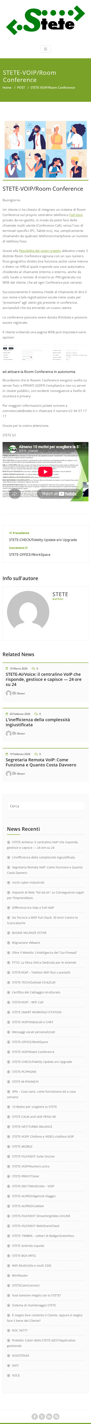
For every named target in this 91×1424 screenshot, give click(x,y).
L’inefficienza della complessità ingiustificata (38, 722)
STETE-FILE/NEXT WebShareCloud (35, 1226)
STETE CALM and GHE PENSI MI (34, 1117)
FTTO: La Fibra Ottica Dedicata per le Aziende (44, 962)
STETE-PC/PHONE (24, 1072)
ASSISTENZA (20, 1355)
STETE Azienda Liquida (28, 1246)
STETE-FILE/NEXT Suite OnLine (33, 1156)
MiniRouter (20, 1275)
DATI (15, 1365)
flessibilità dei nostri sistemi (40, 251)
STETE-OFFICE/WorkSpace (30, 1042)
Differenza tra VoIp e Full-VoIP (33, 908)
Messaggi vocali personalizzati (33, 1032)
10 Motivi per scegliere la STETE (34, 1107)
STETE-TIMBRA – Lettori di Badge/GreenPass (43, 1236)
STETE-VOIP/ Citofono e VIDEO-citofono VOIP (43, 1136)
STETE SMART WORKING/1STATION (37, 1012)
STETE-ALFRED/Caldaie (28, 1206)
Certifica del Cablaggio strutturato (36, 992)
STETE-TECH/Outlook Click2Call (33, 982)
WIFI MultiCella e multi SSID (31, 1266)
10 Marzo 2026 (19, 668)
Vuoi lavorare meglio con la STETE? (36, 1295)
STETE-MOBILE (22, 1146)
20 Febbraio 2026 (20, 714)
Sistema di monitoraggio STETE (34, 1305)
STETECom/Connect (26, 1285)
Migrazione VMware (26, 943)
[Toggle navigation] (45, 49)
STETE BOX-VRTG (24, 1256)
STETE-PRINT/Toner (25, 1176)
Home (7, 87)
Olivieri (21, 693)
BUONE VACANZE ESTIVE (29, 933)
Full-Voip (76, 215)
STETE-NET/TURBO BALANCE (32, 1127)
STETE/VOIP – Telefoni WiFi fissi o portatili (41, 972)
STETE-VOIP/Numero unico (31, 1166)
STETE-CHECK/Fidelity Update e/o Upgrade (42, 1062)
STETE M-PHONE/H (25, 1082)
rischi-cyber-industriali (28, 882)
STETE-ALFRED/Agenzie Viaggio (33, 1196)
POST (21, 87)
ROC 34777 (20, 1330)
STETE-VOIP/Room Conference (33, 1052)
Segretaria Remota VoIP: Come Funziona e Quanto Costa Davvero (41, 762)
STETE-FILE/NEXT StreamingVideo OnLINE (41, 1216)
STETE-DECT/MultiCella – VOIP (33, 1186)
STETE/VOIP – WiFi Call (27, 1002)
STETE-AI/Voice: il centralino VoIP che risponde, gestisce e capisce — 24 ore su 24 (44, 679)
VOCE (16, 1375)
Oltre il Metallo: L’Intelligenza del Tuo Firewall (44, 953)
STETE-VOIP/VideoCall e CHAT (32, 1022)
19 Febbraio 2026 (20, 754)
